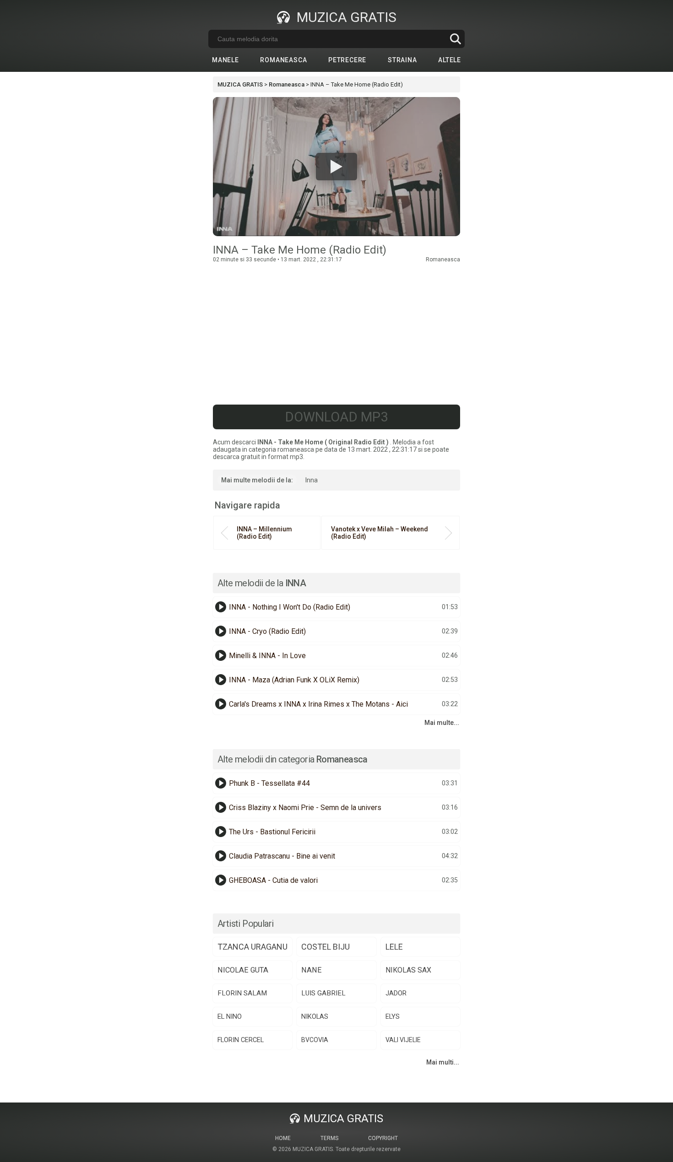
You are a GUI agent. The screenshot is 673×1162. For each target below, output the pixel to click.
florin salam (242, 993)
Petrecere (347, 60)
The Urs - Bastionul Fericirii (272, 831)
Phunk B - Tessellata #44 (269, 783)
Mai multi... (442, 1062)
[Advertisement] (336, 331)
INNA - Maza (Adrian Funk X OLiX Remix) (294, 680)
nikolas (314, 1016)
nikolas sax (408, 970)
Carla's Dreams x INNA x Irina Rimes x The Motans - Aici (318, 704)
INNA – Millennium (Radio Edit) (264, 532)
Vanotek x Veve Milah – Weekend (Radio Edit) (379, 532)
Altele (449, 60)
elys (392, 1017)
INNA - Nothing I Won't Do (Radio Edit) (289, 607)
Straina (402, 60)
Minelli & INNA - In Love (267, 655)
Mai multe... (441, 722)
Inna (311, 480)
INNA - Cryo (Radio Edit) (267, 631)
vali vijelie (403, 1039)
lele (394, 946)
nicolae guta (242, 970)
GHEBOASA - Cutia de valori (273, 880)
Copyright (383, 1138)
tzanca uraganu (252, 946)
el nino (229, 1016)
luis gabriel (323, 993)
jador (396, 993)
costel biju (325, 946)
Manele (225, 60)
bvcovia (314, 1039)
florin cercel (240, 1040)
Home (283, 1138)
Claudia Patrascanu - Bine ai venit (282, 856)
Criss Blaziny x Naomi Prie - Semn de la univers (305, 807)
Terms (329, 1138)
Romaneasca (283, 60)
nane (311, 970)
